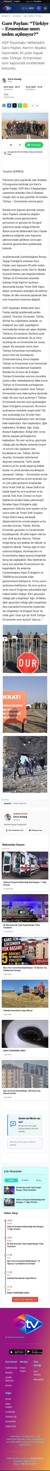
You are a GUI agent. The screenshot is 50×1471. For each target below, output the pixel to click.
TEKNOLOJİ (10, 1416)
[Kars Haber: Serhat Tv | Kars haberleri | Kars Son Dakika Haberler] (7, 8)
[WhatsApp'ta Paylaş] (20, 105)
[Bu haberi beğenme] (20, 145)
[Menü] (45, 8)
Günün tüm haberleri (23, 1299)
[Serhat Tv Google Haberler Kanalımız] (4, 105)
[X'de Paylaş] (14, 105)
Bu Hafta (25, 1180)
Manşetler (39, 1379)
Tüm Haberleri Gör (16, 830)
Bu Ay (38, 1180)
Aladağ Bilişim (37, 1458)
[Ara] (38, 8)
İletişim (9, 1372)
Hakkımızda (11, 1367)
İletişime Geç (36, 830)
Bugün (11, 1180)
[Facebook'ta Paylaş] (9, 105)
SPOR (8, 1399)
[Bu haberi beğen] (11, 145)
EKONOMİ (10, 1421)
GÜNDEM (10, 1411)
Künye (8, 1385)
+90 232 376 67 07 (29, 1464)
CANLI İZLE (10, 1426)
